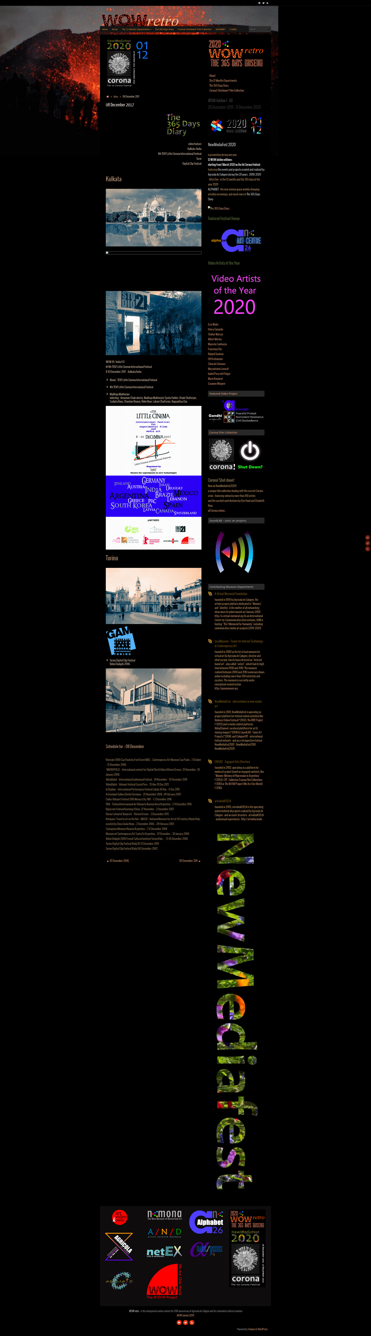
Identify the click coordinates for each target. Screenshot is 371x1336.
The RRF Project (255, 720)
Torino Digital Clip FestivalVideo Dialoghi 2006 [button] (122, 662)
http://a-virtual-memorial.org (229, 616)
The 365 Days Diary (219, 85)
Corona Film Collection (223, 432)
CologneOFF (242, 736)
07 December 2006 (119, 860)
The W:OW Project (234, 784)
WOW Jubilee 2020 (185, 1315)
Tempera (251, 1329)
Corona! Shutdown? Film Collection (226, 90)
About (212, 75)
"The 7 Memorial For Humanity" (238, 624)
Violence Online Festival (226, 720)
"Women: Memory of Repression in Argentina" (237, 775)
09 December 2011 (188, 860)
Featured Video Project (223, 393)
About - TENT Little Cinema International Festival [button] (133, 380)
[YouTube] (259, 3)
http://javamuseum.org (226, 688)
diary (115, 96)
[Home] (107, 96)
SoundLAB (245, 732)
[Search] (268, 29)
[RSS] (267, 3)
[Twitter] (263, 3)
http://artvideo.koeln (251, 819)
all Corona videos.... (217, 510)
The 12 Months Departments (223, 80)
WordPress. (263, 1329)
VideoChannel (221, 728)
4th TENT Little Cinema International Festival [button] (131, 387)
